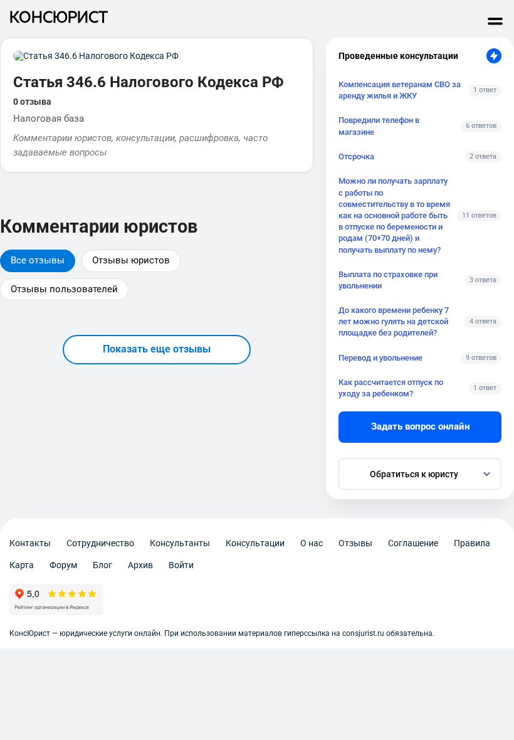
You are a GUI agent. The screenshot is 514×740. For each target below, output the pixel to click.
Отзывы (355, 543)
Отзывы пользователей (64, 289)
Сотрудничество (100, 543)
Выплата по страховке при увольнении (388, 280)
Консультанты (180, 543)
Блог (102, 565)
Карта (21, 565)
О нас (311, 543)
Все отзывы (38, 260)
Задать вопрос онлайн (420, 426)
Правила (472, 543)
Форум (63, 565)
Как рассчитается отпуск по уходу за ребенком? (390, 388)
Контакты (30, 543)
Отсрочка (356, 156)
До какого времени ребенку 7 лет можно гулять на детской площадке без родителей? (393, 321)
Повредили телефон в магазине (378, 125)
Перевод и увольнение (380, 357)
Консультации (255, 543)
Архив (140, 565)
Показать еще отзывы (157, 349)
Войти (181, 565)
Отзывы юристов (131, 260)
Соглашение (413, 543)
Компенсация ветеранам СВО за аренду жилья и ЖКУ (399, 90)
